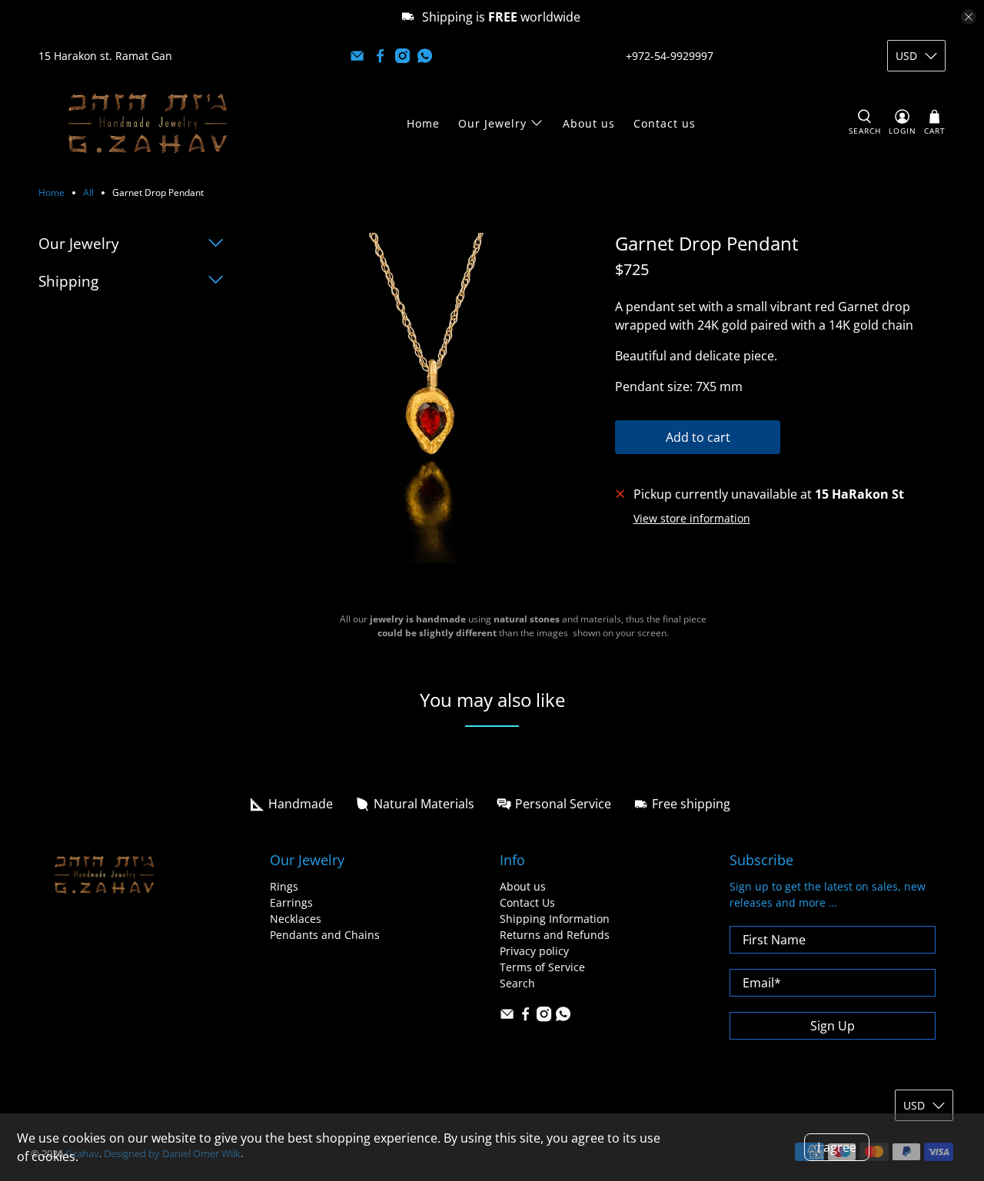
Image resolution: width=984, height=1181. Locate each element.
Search (517, 983)
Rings (284, 886)
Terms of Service (542, 967)
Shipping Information (555, 918)
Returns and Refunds (555, 934)
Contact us (664, 123)
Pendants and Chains (325, 934)
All (88, 192)
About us (589, 123)
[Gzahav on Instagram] (402, 55)
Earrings (291, 902)
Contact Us (527, 902)
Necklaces (295, 918)
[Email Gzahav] (357, 55)
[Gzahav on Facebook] (380, 55)
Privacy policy (534, 951)
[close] (968, 17)
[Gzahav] (148, 123)
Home (423, 123)
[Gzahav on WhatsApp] (424, 55)
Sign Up (832, 1025)
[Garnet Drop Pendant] (434, 398)
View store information (691, 518)
